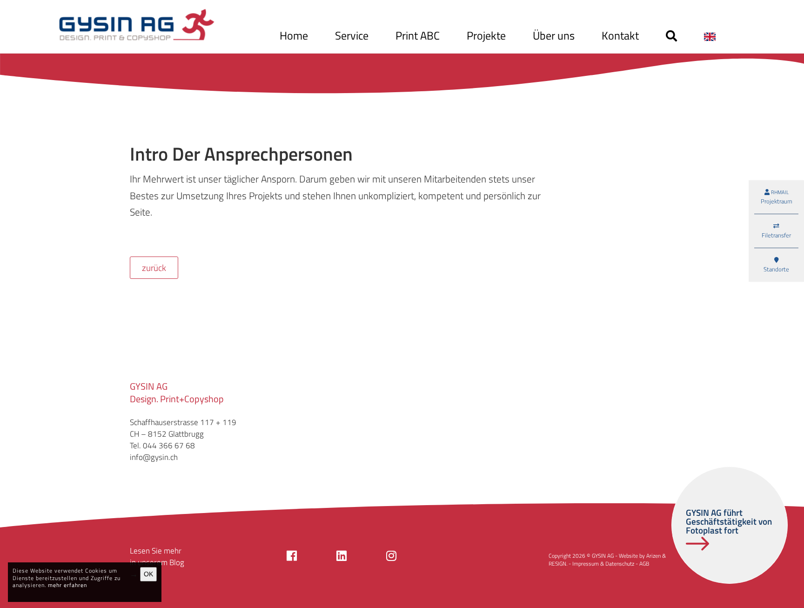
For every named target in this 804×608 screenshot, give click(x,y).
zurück (154, 267)
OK (148, 574)
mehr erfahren (67, 585)
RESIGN (557, 564)
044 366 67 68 (169, 445)
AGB (644, 564)
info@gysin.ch (154, 457)
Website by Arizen (640, 556)
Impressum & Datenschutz (603, 564)
